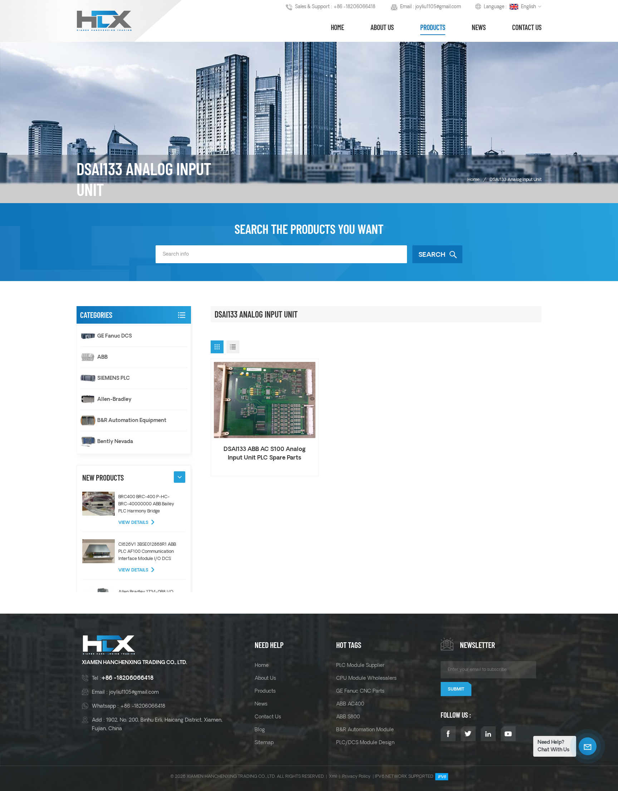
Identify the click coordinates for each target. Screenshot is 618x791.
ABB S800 (348, 717)
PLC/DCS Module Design (365, 743)
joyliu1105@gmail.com (438, 7)
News (479, 27)
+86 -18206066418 (354, 7)
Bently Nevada (115, 441)
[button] (179, 477)
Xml (333, 776)
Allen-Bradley (114, 399)
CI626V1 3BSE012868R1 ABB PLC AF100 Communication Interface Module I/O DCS (147, 551)
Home (337, 27)
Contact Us (526, 27)
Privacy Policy (356, 776)
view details (133, 522)
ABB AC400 (350, 704)
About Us (382, 27)
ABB (102, 357)
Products (432, 27)
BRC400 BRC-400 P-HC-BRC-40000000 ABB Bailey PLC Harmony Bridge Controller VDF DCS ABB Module (146, 504)
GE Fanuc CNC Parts (360, 691)
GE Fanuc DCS (114, 336)
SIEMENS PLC (113, 378)
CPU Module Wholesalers (366, 678)
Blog (260, 730)
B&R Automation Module (365, 730)
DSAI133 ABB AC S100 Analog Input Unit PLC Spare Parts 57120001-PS (264, 454)
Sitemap (264, 743)
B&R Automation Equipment (131, 420)
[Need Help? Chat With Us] (588, 746)
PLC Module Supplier (360, 665)
